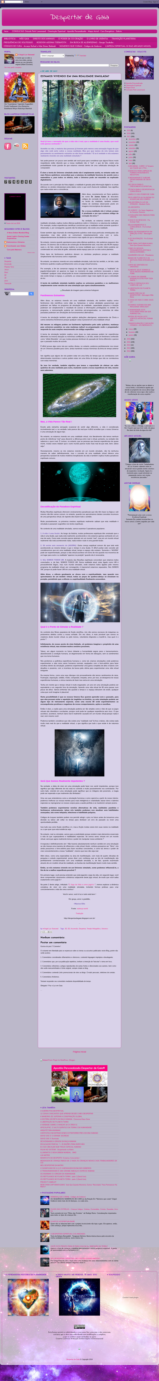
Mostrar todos (31, 252)
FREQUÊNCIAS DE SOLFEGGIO (18, 43)
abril (130, 163)
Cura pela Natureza (14, 250)
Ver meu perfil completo (12, 67)
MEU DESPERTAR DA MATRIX (51, 1165)
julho (131, 154)
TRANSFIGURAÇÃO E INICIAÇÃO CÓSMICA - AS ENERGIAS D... (141, 324)
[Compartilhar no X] (46, 932)
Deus (6, 272)
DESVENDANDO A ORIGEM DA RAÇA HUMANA (58, 1141)
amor (6, 281)
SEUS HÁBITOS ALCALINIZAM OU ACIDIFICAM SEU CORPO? (141, 198)
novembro (132, 142)
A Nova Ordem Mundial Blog (18, 233)
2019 (129, 130)
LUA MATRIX (45, 1155)
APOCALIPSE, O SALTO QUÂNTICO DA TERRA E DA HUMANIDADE (66, 1127)
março (131, 329)
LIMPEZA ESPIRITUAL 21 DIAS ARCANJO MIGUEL (128, 46)
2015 (129, 342)
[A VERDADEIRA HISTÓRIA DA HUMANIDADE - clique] (28, 1315)
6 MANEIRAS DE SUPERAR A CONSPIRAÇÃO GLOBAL (61, 1116)
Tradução (79, 913)
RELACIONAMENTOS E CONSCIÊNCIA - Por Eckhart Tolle (139, 227)
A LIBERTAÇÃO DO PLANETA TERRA (54, 1122)
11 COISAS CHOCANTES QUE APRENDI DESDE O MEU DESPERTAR (66, 1114)
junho (131, 157)
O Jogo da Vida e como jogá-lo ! (82, 885)
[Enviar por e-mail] (41, 932)
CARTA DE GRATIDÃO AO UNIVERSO (138, 266)
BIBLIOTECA (10, 39)
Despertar (82, 929)
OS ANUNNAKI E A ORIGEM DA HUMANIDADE (57, 1174)
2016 (129, 339)
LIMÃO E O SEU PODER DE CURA (141, 194)
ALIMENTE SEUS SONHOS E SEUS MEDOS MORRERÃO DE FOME (141, 271)
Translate (82, 56)
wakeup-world (82, 909)
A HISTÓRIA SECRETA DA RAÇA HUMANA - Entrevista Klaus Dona (65, 1119)
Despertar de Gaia (79, 17)
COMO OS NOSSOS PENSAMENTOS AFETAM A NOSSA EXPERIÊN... (139, 250)
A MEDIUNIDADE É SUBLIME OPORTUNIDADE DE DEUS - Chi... (140, 179)
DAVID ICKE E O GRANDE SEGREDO (54, 1136)
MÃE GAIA (24, 39)
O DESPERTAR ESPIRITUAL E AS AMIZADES (68, 1234)
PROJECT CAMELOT (48, 1182)
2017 (129, 136)
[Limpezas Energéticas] (20, 133)
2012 (129, 351)
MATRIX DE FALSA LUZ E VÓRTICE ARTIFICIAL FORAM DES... (140, 318)
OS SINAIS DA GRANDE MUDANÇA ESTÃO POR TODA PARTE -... (140, 278)
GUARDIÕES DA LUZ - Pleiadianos (141, 255)
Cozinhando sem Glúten (16, 246)
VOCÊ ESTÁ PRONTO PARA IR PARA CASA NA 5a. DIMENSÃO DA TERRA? (79, 1246)
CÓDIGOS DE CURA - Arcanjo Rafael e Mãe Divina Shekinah (30, 46)
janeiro (131, 335)
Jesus (6, 270)
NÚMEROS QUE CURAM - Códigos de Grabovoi (80, 46)
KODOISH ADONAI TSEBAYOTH (51, 43)
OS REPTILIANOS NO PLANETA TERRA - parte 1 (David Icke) (63, 1176)
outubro (132, 145)
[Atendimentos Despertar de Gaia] (139, 79)
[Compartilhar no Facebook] (48, 932)
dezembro (132, 139)
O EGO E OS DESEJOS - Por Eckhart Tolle (139, 221)
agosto (131, 151)
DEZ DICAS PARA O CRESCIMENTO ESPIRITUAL (140, 185)
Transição (7, 283)
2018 (129, 133)
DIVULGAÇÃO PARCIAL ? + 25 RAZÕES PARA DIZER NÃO (62, 1144)
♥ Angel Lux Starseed (26, 55)
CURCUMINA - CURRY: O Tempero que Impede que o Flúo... (141, 167)
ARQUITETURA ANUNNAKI (50, 1130)
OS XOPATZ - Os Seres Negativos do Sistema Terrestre (140, 211)
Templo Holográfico (93, 929)
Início (6, 31)
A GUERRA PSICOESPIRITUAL (52, 1111)
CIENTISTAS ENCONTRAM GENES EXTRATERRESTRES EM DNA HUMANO (69, 1133)
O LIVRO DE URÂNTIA (97, 39)
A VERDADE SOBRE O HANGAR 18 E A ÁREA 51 (58, 1125)
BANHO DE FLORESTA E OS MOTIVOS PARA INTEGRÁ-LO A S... (141, 260)
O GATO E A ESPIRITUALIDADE (63, 1221)
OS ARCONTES (134, 207)
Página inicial (79, 1052)
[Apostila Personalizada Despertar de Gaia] (79, 1102)
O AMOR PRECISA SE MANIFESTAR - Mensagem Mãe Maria (140, 295)
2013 (129, 348)
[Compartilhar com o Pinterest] (51, 932)
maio (131, 160)
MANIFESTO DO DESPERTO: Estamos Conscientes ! (60, 1158)
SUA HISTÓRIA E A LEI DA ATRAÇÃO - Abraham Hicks (139, 203)
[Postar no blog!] (44, 932)
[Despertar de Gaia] (79, 1315)
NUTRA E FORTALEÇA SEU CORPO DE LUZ (138, 284)
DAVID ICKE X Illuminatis (49, 1139)
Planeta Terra (9, 267)
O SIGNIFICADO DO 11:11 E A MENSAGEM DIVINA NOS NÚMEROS (65, 1168)
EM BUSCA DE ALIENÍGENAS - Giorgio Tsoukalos (91, 43)
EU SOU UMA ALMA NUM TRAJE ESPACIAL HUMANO (60, 1147)
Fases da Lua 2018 (13, 223)
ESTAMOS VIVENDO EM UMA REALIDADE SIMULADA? (139, 306)
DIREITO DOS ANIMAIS (44, 39)
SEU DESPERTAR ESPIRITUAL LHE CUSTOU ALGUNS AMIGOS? (75, 1258)
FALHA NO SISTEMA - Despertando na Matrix (57, 1150)
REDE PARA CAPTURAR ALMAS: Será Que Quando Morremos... (140, 244)
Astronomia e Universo (16, 242)
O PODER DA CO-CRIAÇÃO (70, 39)
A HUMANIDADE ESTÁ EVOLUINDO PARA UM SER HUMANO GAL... (139, 311)
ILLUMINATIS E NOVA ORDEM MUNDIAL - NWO (58, 1152)
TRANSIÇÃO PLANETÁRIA (124, 39)
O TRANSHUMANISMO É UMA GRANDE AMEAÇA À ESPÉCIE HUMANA (67, 1171)
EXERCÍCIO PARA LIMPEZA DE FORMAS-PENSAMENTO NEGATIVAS (140, 173)
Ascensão (74, 929)
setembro (132, 148)
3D (66, 929)
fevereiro (132, 332)
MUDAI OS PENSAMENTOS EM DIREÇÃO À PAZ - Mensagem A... (140, 233)
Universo (104, 929)
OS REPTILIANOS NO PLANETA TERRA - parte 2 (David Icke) (63, 1179)
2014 (129, 345)
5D (69, 929)
